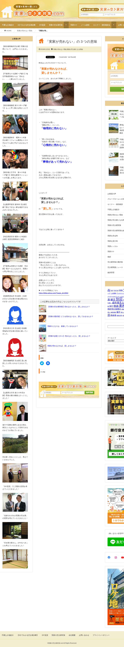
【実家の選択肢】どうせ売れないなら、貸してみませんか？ (70, 316)
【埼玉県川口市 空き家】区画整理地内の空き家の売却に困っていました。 (15, 331)
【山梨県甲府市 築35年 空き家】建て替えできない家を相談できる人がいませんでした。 (15, 207)
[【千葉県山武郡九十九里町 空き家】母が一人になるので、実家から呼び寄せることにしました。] (16, 283)
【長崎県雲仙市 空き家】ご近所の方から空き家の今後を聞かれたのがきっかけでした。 (15, 298)
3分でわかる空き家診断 (26, 25)
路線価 (113, 315)
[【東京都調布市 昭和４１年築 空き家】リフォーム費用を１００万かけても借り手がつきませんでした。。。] (16, 159)
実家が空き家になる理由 (75, 49)
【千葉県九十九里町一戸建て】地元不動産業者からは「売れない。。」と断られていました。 (15, 76)
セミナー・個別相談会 (101, 25)
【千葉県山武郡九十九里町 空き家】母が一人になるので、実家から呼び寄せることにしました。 (15, 268)
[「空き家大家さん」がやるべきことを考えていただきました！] (16, 559)
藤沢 (118, 312)
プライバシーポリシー (101, 635)
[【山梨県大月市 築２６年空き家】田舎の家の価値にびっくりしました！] (16, 411)
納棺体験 (113, 312)
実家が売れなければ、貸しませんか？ (61, 346)
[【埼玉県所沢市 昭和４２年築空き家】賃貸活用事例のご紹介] (16, 252)
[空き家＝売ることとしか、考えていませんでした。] (16, 473)
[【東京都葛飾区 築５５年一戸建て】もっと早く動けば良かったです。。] (16, 124)
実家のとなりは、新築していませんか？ (62, 326)
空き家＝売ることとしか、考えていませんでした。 (15, 458)
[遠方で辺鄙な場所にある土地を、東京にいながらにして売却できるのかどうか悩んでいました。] (16, 443)
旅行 (111, 306)
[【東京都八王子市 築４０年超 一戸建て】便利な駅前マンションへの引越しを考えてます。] (16, 191)
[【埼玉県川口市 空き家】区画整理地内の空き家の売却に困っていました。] (16, 347)
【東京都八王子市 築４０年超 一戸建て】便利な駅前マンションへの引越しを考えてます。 (15, 175)
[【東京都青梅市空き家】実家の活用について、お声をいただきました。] (16, 62)
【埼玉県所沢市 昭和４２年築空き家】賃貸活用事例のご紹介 (14, 238)
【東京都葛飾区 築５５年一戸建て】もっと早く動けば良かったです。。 (15, 108)
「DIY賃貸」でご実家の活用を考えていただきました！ (14, 487)
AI (109, 290)
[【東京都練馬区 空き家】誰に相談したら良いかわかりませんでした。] (16, 379)
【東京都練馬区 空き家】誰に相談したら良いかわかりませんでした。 (15, 363)
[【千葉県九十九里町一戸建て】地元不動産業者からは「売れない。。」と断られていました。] (16, 92)
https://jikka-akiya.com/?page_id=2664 (53, 293)
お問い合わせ (84, 635)
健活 (112, 299)
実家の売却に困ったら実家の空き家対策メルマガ (69, 386)
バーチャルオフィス (114, 296)
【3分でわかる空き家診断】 (27, 635)
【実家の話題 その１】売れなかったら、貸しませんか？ (68, 336)
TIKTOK (116, 290)
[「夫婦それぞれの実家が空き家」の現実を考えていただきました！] (16, 530)
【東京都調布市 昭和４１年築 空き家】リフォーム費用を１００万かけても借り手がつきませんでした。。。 (15, 142)
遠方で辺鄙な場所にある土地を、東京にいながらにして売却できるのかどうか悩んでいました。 (15, 427)
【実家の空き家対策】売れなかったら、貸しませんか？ (68, 307)
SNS (112, 290)
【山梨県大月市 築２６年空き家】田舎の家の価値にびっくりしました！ (15, 395)
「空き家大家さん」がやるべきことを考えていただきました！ (15, 544)
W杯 (121, 290)
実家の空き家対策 (56, 25)
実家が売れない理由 (24, 31)
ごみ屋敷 (113, 293)
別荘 (119, 299)
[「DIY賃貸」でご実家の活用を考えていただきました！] (16, 502)
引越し (110, 303)
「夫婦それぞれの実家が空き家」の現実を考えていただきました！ (15, 517)
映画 (116, 306)
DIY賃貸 (42, 25)
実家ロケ (73, 25)
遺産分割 (119, 315)
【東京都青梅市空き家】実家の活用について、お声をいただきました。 (15, 49)
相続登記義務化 (114, 309)
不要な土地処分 (8, 25)
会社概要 (72, 635)
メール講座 (85, 25)
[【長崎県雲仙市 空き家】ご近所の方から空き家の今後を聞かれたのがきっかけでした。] (16, 315)
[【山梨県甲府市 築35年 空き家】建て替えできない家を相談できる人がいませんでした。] (16, 223)
